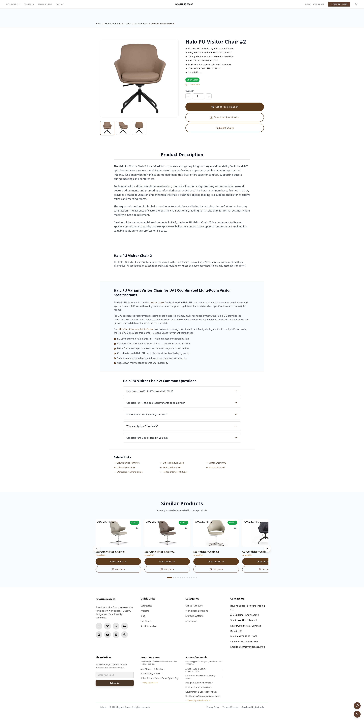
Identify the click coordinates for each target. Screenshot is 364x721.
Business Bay (146, 673)
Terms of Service (230, 707)
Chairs (128, 23)
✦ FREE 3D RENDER (339, 4)
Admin (103, 707)
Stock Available (148, 626)
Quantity (189, 90)
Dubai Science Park (149, 678)
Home (98, 23)
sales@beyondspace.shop (251, 646)
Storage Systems (194, 615)
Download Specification (226, 117)
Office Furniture (112, 23)
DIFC (158, 673)
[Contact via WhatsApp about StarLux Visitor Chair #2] (186, 528)
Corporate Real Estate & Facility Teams (200, 677)
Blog (307, 4)
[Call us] (357, 714)
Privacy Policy (212, 707)
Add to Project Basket (226, 106)
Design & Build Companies (198, 682)
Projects (29, 4)
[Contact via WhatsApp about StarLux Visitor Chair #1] (137, 528)
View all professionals (197, 700)
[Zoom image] (173, 44)
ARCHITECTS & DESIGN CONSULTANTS (196, 670)
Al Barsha (158, 669)
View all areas (149, 682)
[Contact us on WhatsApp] (357, 705)
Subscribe (114, 682)
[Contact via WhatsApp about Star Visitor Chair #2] (235, 528)
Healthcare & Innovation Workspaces (203, 696)
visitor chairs (157, 302)
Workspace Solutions (196, 610)
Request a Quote (225, 127)
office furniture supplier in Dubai (135, 329)
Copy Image (149, 112)
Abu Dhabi (145, 669)
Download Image (167, 112)
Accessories (191, 621)
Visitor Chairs (141, 23)
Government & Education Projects (201, 691)
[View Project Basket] (356, 4)
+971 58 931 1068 (248, 636)
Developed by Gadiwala (253, 707)
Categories (12, 4)
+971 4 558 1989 (249, 641)
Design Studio (45, 4)
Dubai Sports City (170, 678)
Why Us (60, 4)
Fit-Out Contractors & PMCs (198, 687)
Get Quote (318, 4)
